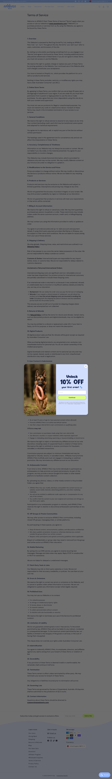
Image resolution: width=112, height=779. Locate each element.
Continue (72, 398)
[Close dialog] (85, 366)
